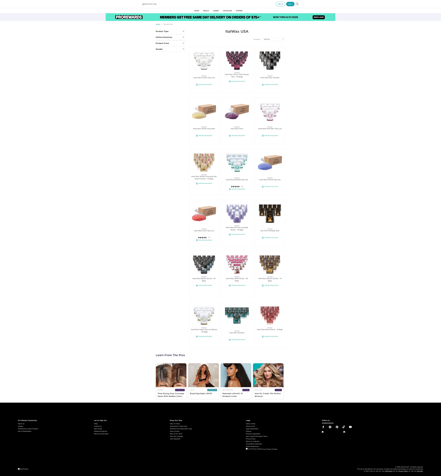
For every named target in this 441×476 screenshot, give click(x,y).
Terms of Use (250, 426)
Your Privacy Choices (269, 449)
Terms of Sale (250, 424)
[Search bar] (297, 4)
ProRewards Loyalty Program (28, 429)
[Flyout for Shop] (196, 12)
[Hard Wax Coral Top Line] (204, 213)
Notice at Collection (253, 441)
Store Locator (175, 431)
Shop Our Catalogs (176, 436)
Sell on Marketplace (24, 431)
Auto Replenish (175, 439)
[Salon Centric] (149, 4)
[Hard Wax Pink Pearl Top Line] (270, 111)
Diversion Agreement (253, 434)
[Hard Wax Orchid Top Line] (270, 162)
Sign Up (280, 4)
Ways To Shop (175, 424)
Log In (290, 4)
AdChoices (388, 471)
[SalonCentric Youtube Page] (350, 427)
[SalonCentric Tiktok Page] (343, 427)
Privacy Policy (251, 439)
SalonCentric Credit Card (178, 426)
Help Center (98, 429)
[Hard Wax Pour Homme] (270, 60)
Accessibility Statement (254, 444)
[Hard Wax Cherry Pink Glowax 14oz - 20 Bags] (237, 60)
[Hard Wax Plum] (237, 111)
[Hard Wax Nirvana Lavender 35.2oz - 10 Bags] (237, 213)
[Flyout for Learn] (216, 12)
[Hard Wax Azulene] (237, 315)
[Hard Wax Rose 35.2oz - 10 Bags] (270, 315)
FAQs (96, 424)
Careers (20, 426)
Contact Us (98, 426)
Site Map (420, 471)
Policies (248, 431)
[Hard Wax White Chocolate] (204, 111)
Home (158, 24)
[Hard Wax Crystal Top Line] (204, 60)
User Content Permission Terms (256, 436)
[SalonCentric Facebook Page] (323, 427)
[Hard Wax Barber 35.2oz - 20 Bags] (204, 264)
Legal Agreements (252, 429)
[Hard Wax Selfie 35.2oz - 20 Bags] (237, 264)
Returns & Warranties (101, 434)
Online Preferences (252, 446)
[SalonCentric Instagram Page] (330, 427)
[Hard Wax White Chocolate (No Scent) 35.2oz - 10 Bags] (204, 162)
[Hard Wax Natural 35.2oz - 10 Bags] (270, 264)
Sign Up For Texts (176, 434)
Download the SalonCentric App (181, 429)
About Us (21, 424)
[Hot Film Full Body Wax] (270, 213)
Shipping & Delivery (100, 431)
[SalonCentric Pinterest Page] (337, 427)
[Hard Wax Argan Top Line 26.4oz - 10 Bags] (204, 315)
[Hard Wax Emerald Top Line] (237, 162)
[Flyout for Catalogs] (227, 12)
